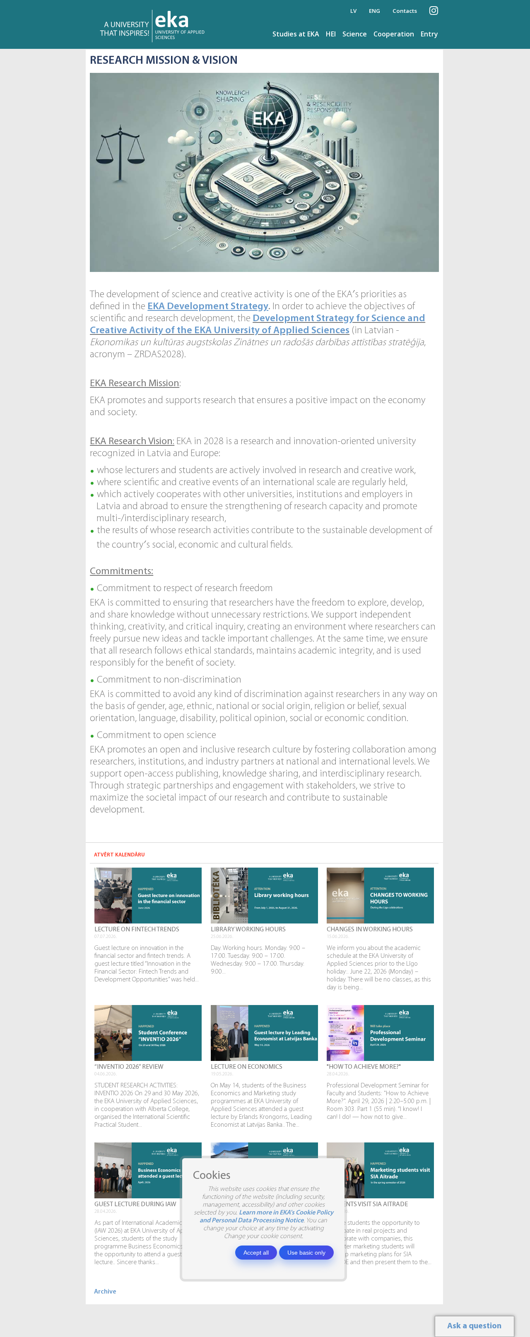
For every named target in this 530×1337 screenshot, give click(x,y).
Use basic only (306, 1252)
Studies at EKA (295, 33)
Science (354, 33)
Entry (429, 33)
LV (353, 10)
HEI (331, 33)
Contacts (405, 10)
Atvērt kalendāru (119, 855)
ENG (374, 10)
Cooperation (393, 33)
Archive (105, 1292)
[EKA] (154, 24)
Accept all (256, 1252)
